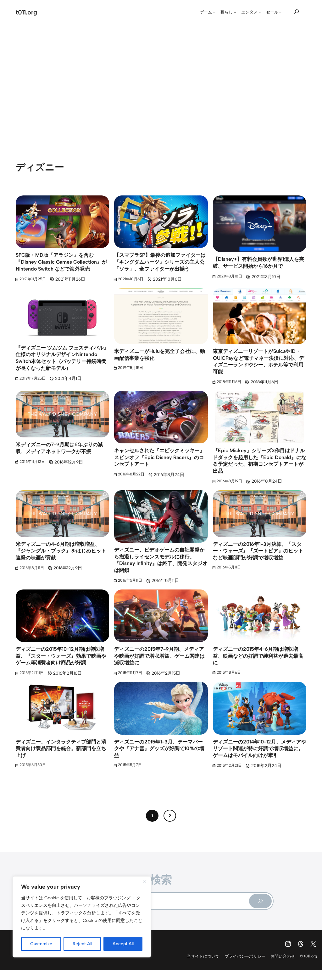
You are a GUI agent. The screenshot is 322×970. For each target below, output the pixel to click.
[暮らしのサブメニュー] (235, 12)
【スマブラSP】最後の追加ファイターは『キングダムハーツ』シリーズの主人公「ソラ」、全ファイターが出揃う (160, 261)
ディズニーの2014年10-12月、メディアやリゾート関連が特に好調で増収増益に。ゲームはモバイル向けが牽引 (259, 748)
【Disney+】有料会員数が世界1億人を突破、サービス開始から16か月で (258, 262)
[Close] (144, 881)
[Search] (260, 901)
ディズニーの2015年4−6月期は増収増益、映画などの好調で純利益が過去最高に (258, 656)
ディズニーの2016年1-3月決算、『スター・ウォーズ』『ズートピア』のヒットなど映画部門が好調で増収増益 (258, 551)
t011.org (26, 12)
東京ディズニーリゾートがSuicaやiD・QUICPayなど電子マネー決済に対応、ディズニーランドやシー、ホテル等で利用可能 (258, 361)
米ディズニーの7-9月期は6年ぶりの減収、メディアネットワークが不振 (59, 447)
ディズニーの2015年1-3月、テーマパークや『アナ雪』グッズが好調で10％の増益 (159, 748)
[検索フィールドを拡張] (296, 11)
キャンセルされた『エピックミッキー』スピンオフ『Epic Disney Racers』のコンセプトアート (159, 457)
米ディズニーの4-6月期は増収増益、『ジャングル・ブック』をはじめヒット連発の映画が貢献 (61, 551)
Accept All (123, 943)
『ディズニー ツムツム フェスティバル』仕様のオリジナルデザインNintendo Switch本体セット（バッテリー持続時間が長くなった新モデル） (62, 358)
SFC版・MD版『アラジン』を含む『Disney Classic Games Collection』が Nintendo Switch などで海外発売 (61, 261)
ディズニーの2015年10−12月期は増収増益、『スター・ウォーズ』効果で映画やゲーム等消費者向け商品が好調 (61, 656)
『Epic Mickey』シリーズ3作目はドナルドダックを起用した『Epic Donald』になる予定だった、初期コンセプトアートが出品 (259, 460)
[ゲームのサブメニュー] (214, 12)
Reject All (82, 943)
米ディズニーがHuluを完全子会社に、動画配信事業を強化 (159, 354)
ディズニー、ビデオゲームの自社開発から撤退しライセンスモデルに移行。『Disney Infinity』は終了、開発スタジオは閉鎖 (161, 560)
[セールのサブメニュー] (280, 12)
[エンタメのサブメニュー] (259, 12)
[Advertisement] (161, 83)
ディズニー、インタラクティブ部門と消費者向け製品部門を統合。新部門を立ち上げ (61, 748)
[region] (82, 916)
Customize (41, 943)
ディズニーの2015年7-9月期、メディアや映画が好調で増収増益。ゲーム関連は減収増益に (159, 656)
